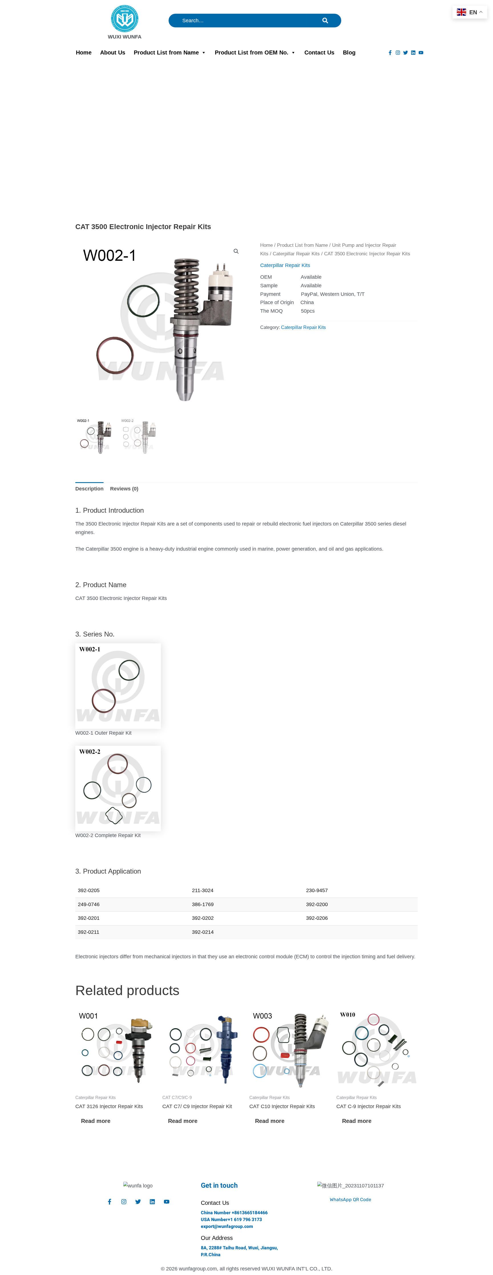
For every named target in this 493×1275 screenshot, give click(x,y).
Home (84, 52)
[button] (236, 251)
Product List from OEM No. (251, 52)
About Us (112, 52)
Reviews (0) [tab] (124, 489)
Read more (95, 1121)
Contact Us (319, 52)
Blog (349, 52)
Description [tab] (89, 489)
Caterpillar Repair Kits (296, 253)
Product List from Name (166, 52)
